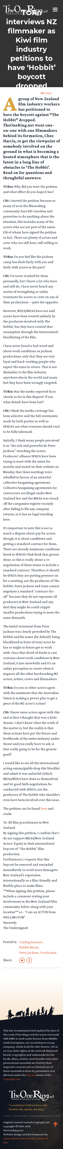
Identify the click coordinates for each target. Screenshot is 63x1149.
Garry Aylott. (11, 1138)
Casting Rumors (30, 942)
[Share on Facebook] (29, 960)
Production (48, 952)
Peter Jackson (29, 952)
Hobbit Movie (28, 947)
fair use (30, 1075)
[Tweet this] (22, 960)
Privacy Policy (28, 1138)
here (44, 808)
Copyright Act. (12, 1079)
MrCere (46, 93)
